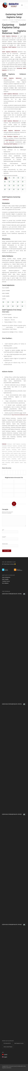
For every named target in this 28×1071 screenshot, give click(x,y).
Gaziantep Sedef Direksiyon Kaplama (11, 447)
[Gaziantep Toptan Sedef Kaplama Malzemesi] (20, 482)
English (5, 1057)
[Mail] (25, 1069)
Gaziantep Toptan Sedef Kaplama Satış (17, 457)
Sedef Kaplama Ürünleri (19, 1043)
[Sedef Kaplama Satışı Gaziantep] (20, 490)
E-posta (4, 536)
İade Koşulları (5, 579)
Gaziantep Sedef (22, 445)
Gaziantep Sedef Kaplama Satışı (14, 16)
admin (17, 21)
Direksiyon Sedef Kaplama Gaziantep (16, 444)
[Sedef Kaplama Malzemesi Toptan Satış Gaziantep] (8, 482)
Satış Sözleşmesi (6, 577)
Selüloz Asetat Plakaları (8, 1046)
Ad (3, 529)
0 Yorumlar (11, 20)
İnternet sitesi (5, 543)
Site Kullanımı (5, 583)
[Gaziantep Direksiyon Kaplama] (20, 486)
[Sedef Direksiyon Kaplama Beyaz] (23, 190)
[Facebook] (23, 1069)
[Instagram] (18, 1069)
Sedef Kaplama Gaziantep (20, 20)
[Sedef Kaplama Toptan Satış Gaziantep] (8, 490)
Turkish (5, 1054)
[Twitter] (20, 1069)
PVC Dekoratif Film (7, 1043)
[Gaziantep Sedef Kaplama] (8, 495)
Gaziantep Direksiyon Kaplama (9, 445)
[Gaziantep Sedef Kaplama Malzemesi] (8, 486)
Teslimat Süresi (6, 581)
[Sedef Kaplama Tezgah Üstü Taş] (15, 190)
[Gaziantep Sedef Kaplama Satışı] (20, 495)
